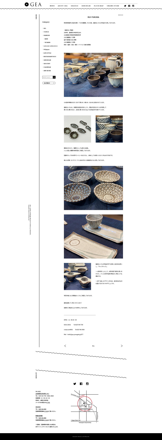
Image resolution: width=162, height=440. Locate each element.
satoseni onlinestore (51, 46)
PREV (65, 346)
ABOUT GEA (63, 6)
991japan (46, 49)
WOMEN (47, 42)
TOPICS (46, 32)
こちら (48, 402)
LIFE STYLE (47, 53)
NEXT (121, 346)
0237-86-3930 (42, 409)
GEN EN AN (86, 6)
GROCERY (47, 63)
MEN (46, 39)
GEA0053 (74, 6)
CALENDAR (47, 67)
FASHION (47, 35)
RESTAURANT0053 (50, 56)
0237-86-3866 (42, 418)
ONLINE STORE (113, 6)
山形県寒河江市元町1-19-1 (42, 393)
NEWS (52, 6)
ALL (93, 346)
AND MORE (47, 70)
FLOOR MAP (99, 6)
